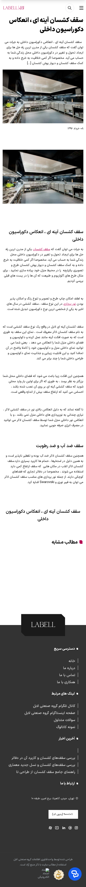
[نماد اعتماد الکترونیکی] (35, 875)
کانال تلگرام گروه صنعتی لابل (54, 705)
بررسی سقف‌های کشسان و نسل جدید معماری (42, 764)
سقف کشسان (41, 249)
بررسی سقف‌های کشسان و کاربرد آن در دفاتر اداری (43, 757)
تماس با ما (67, 675)
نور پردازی (69, 304)
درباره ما (69, 668)
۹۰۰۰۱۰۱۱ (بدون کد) (62, 814)
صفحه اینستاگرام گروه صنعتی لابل (49, 712)
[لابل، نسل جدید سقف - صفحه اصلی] (14, 8)
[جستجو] (69, 8)
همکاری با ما (66, 682)
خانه (72, 660)
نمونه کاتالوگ (65, 727)
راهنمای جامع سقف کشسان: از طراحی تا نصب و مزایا (45, 771)
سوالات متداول (64, 719)
